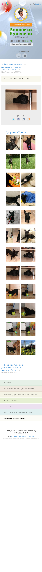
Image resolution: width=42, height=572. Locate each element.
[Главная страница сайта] (2, 64)
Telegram (24, 55)
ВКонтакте (18, 55)
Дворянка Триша (16, 132)
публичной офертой (32, 439)
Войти (38, 4)
